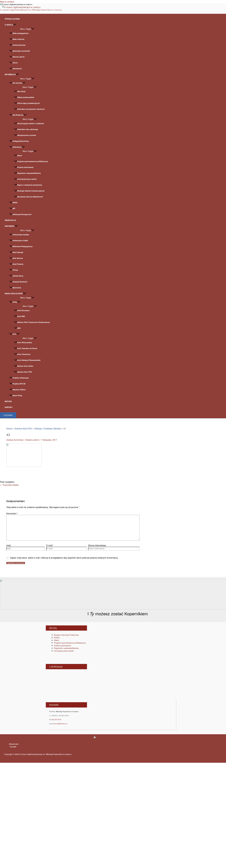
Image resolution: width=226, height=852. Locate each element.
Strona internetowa (97, 545)
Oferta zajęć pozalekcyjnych (28, 103)
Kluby (14, 302)
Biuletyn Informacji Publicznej (66, 635)
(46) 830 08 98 (56, 719)
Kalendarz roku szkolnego (27, 129)
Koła (14, 334)
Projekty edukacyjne (20, 378)
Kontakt (13, 746)
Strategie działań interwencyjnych (31, 191)
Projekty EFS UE (18, 383)
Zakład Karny (17, 276)
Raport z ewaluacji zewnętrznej (29, 185)
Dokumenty (17, 147)
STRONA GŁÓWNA (12, 19)
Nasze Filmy (17, 395)
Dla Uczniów (17, 83)
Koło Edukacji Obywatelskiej (28, 360)
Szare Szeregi (17, 252)
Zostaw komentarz (15, 439)
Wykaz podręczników (25, 97)
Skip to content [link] (7, 1)
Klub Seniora (17, 258)
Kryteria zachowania (25, 167)
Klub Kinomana (23, 310)
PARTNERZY (10, 226)
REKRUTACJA (10, 220)
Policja (15, 270)
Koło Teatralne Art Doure (27, 348)
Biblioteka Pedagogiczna (22, 246)
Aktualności (14, 744)
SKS (18, 328)
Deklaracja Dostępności (22, 214)
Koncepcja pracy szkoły (27, 179)
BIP (13, 208)
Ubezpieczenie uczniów (26, 135)
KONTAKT (9, 407)
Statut (19, 155)
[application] (14, 25)
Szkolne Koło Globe (25, 366)
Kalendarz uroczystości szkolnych (31, 109)
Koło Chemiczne (23, 354)
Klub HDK (21, 316)
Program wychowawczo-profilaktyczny (32, 161)
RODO (14, 202)
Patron (15, 62)
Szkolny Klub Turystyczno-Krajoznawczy (33, 322)
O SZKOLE (9, 25)
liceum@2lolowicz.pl (60, 723)
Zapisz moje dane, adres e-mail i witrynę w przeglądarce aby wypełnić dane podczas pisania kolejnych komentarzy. (64, 557)
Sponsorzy (16, 287)
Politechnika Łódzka (20, 234)
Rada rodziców (18, 39)
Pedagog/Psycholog (20, 141)
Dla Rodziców (17, 115)
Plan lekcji (21, 91)
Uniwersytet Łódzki (20, 240)
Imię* (8, 545)
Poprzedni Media (9, 484)
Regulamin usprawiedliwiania (29, 173)
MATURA (8, 401)
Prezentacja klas (19, 45)
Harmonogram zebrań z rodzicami (30, 123)
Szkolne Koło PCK (24, 372)
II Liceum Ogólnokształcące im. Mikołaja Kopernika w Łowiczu (31, 10)
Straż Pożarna (17, 264)
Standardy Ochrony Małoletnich (30, 196)
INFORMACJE (10, 74)
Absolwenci (17, 68)
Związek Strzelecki (19, 282)
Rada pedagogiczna (20, 33)
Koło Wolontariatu (24, 342)
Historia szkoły (18, 57)
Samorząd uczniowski (21, 51)
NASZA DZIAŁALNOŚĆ (14, 293)
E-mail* (49, 545)
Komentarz (12, 513)
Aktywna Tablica (19, 389)
